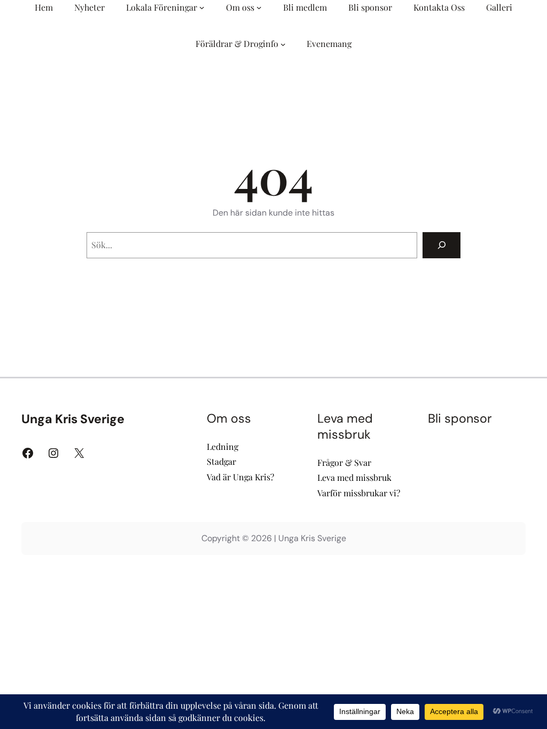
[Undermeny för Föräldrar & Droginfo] (283, 44)
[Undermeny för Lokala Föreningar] (202, 7)
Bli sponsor (460, 418)
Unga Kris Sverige (72, 419)
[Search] (441, 245)
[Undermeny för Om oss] (259, 7)
